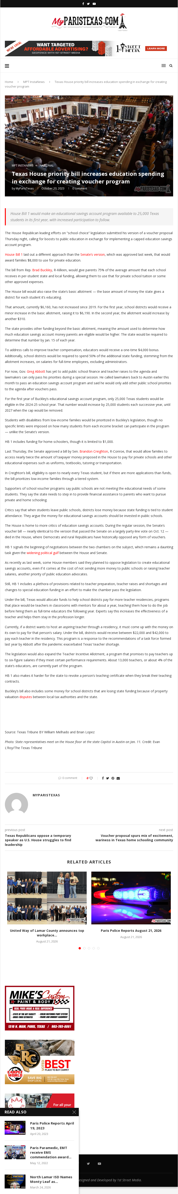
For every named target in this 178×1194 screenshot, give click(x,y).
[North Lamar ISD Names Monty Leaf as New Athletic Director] (15, 1181)
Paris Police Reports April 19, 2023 (52, 1125)
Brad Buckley (42, 270)
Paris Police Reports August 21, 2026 (131, 930)
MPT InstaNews (34, 82)
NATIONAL (47, 165)
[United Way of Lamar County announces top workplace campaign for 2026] (47, 898)
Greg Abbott (36, 371)
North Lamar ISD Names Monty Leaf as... (51, 1179)
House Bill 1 (14, 254)
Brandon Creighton (93, 451)
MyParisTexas (25, 188)
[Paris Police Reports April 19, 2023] (15, 1128)
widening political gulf (43, 553)
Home (9, 82)
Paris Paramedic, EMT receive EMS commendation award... (50, 1152)
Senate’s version (92, 254)
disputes (25, 697)
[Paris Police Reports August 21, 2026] (131, 898)
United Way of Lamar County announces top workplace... (47, 932)
